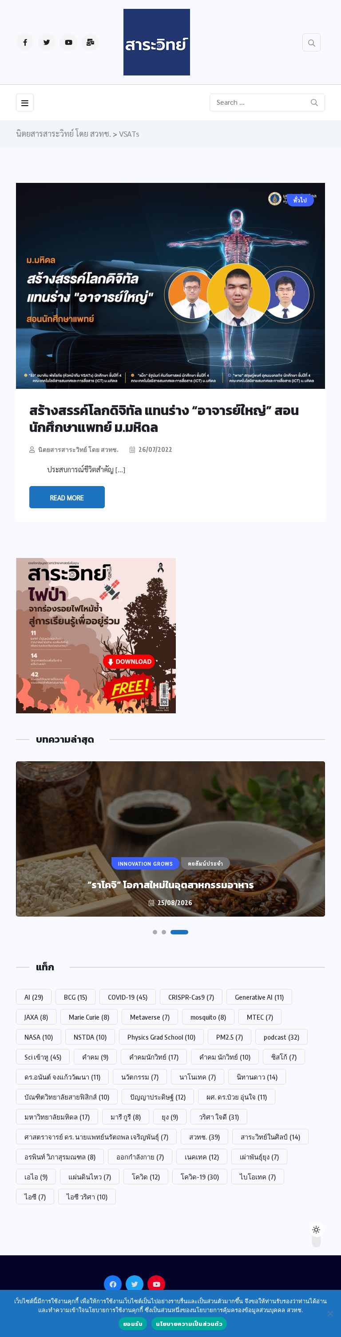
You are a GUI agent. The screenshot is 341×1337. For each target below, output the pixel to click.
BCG (75, 997)
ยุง (170, 1117)
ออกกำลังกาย (140, 1157)
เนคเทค (202, 1157)
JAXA (36, 1017)
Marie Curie (89, 1017)
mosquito (208, 1017)
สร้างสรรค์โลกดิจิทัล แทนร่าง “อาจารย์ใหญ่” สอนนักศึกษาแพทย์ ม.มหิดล (164, 418)
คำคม (95, 1057)
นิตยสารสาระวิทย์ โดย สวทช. (78, 449)
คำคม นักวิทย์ (224, 1057)
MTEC (260, 1017)
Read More (67, 497)
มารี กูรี (126, 1117)
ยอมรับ (133, 1324)
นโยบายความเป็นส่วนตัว (189, 1324)
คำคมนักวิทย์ (153, 1057)
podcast (281, 1037)
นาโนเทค (197, 1077)
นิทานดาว (257, 1077)
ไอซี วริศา (87, 1197)
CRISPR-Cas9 (191, 997)
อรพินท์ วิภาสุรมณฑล (59, 1157)
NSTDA (90, 1037)
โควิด (146, 1177)
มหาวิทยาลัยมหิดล (57, 1117)
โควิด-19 (200, 1177)
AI (33, 997)
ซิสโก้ (284, 1057)
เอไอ (36, 1177)
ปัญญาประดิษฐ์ (158, 1097)
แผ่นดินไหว (89, 1177)
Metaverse (150, 1017)
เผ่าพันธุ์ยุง (259, 1157)
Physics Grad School (161, 1037)
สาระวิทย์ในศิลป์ (270, 1137)
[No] (329, 1313)
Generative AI (259, 997)
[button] (155, 932)
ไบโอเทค (258, 1177)
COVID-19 (127, 997)
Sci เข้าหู (42, 1057)
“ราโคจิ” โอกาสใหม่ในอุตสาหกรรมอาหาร (170, 884)
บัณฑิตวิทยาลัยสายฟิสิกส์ (66, 1097)
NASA (38, 1037)
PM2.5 (229, 1037)
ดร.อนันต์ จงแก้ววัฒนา (62, 1077)
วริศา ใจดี (219, 1117)
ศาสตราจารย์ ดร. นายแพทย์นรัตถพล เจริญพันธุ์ (96, 1137)
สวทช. (204, 1137)
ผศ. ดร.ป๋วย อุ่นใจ (236, 1097)
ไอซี (35, 1197)
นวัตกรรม (140, 1077)
